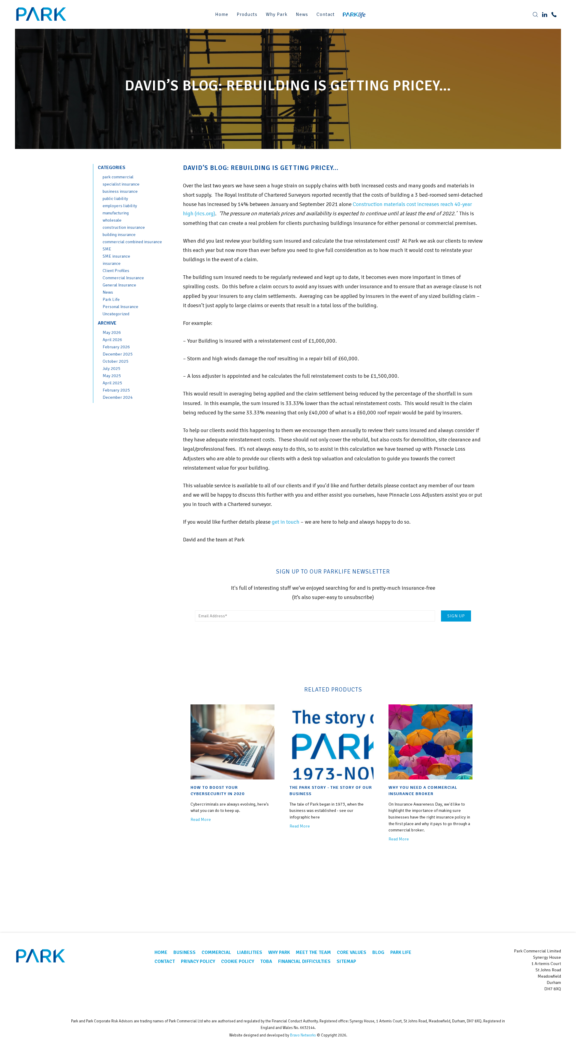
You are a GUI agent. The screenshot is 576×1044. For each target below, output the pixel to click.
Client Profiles (116, 270)
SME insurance (116, 256)
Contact (325, 14)
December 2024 (118, 397)
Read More (200, 819)
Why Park (276, 14)
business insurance (120, 191)
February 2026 (116, 347)
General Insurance (119, 285)
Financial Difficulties (304, 961)
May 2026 (112, 332)
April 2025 (112, 383)
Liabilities (249, 952)
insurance (112, 263)
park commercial (118, 177)
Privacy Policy (198, 961)
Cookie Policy (237, 961)
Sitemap (346, 961)
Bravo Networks (303, 1035)
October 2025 (115, 361)
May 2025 (112, 375)
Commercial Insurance (123, 277)
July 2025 (111, 368)
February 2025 (116, 390)
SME (107, 249)
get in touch (285, 522)
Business (184, 952)
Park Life (111, 299)
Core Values (351, 952)
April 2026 (112, 339)
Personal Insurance (120, 306)
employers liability (120, 205)
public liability (115, 198)
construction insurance (124, 227)
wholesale (112, 220)
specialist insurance (121, 184)
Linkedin (555, 1003)
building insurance (119, 234)
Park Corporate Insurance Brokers (42, 14)
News (302, 14)
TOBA (266, 961)
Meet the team (313, 952)
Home (221, 14)
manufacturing (116, 213)
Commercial (216, 952)
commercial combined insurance (132, 241)
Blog (378, 952)
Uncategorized (116, 313)
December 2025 (118, 354)
